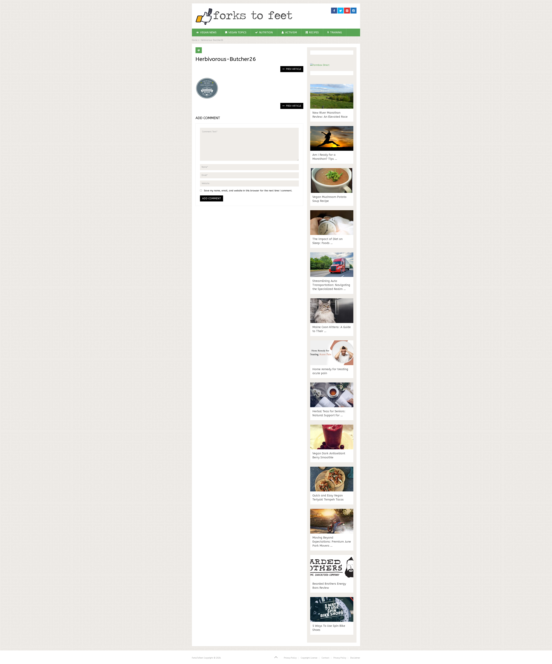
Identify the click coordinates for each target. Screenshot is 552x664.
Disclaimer (355, 658)
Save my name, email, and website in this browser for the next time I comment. (248, 190)
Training (335, 32)
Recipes (313, 32)
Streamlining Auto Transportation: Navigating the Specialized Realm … (331, 285)
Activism (290, 32)
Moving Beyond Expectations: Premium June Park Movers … (331, 541)
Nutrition (265, 32)
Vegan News (207, 32)
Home (195, 40)
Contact (325, 658)
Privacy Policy (290, 658)
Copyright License (309, 658)
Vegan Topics (237, 32)
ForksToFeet (197, 658)
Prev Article (293, 69)
